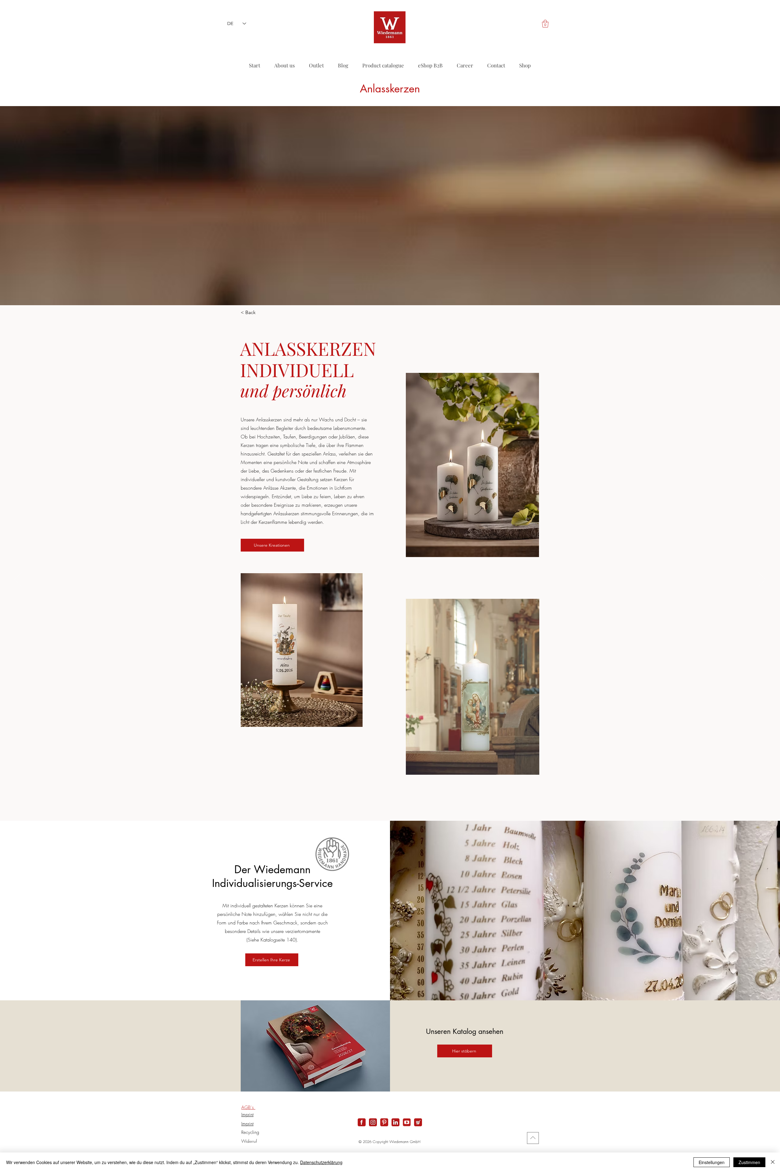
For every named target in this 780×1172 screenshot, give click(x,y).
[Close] (772, 1162)
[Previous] (18, 580)
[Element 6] (407, 1122)
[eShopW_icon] (418, 1122)
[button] (545, 23)
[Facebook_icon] (362, 1122)
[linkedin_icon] (395, 1122)
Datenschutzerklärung (321, 1162)
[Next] (762, 580)
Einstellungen (712, 1162)
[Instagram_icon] (373, 1122)
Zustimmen (749, 1162)
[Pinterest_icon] (384, 1122)
